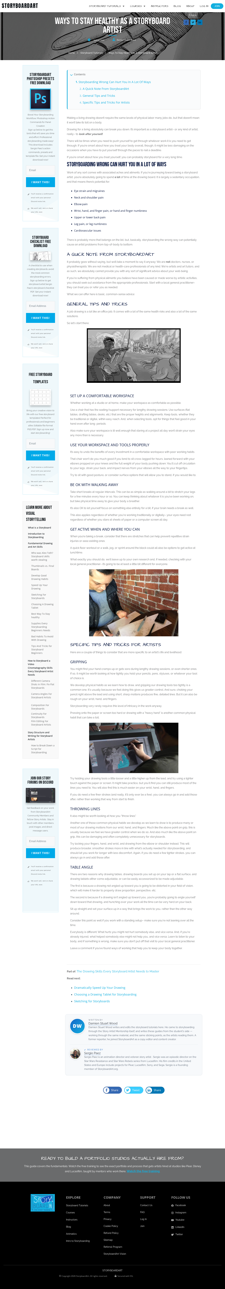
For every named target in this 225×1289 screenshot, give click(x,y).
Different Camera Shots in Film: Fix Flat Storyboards (42, 684)
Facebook (180, 1205)
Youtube (179, 1219)
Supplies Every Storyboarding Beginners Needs (40, 627)
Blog (68, 1226)
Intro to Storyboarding (78, 1241)
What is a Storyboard (39, 527)
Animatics (71, 1234)
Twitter (179, 1234)
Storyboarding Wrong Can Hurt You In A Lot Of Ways (115, 82)
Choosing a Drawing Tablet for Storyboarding (105, 994)
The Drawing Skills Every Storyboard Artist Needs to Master (118, 971)
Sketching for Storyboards (92, 1001)
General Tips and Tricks (99, 96)
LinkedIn (179, 1227)
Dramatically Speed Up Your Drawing (99, 988)
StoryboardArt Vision (115, 1254)
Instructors (71, 1219)
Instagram (180, 1212)
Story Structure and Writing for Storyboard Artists (40, 736)
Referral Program (113, 1247)
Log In (143, 1219)
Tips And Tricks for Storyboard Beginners (41, 649)
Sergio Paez (92, 1053)
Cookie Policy (111, 1226)
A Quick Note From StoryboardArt (106, 89)
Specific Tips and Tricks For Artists (106, 102)
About (107, 1205)
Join (142, 1226)
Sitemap (108, 1240)
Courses (70, 1212)
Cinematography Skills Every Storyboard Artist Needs (40, 671)
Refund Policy (111, 1233)
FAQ (142, 1212)
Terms (107, 1212)
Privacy (108, 1219)
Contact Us (146, 1205)
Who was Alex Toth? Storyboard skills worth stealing (42, 556)
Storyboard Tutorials (77, 1205)
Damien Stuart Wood (126, 39)
